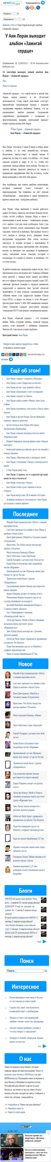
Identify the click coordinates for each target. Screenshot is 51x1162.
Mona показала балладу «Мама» (21, 552)
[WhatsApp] (24, 354)
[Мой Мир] (10, 354)
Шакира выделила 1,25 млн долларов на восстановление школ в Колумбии (29, 870)
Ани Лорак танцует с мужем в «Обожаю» (24, 378)
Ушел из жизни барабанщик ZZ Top (22, 653)
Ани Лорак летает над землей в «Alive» (23, 387)
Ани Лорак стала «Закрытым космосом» (23, 382)
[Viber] (21, 354)
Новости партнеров (16, 1112)
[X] (13, 354)
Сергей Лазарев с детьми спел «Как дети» (25, 559)
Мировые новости (16, 1108)
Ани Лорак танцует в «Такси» (19, 396)
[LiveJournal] (17, 354)
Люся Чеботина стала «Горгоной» (21, 556)
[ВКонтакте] (2, 354)
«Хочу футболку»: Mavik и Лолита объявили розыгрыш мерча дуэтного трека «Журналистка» (24, 623)
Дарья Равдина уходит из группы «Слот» (24, 593)
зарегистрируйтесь (23, 344)
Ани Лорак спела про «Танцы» (19, 482)
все (39, 1046)
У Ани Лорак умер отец (16, 470)
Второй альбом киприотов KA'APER (20, 917)
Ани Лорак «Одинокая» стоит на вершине (24, 391)
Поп (13, 25)
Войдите (7, 344)
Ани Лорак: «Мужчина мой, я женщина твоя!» (26, 457)
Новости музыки (10, 85)
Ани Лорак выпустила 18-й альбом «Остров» (25, 495)
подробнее (13, 1104)
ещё (39, 941)
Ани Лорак (23, 335)
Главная (6, 25)
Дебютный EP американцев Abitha (20, 932)
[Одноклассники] (6, 354)
